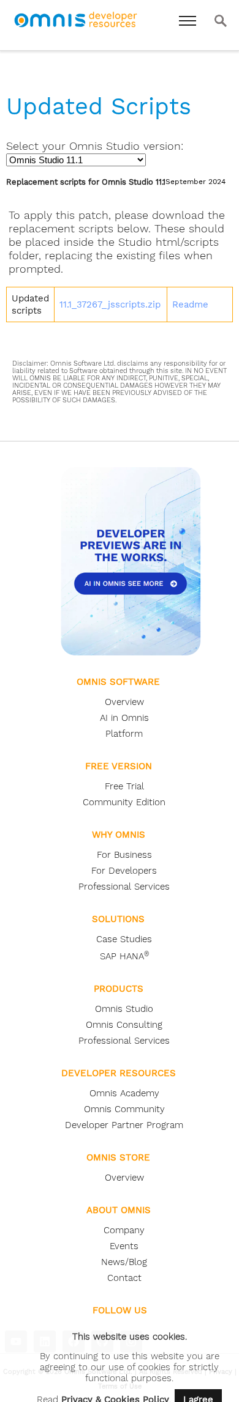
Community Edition (124, 802)
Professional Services (124, 886)
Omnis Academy (124, 1093)
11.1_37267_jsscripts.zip (110, 304)
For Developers (124, 870)
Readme (190, 304)
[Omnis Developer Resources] (77, 29)
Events (124, 1246)
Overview (124, 701)
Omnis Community (124, 1109)
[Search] (220, 21)
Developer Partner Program (124, 1125)
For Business (124, 854)
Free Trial (124, 786)
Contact (124, 1277)
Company (124, 1230)
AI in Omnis (124, 717)
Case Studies (124, 939)
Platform (124, 733)
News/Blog (124, 1261)
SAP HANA (124, 956)
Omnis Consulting (124, 1024)
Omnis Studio (124, 1008)
